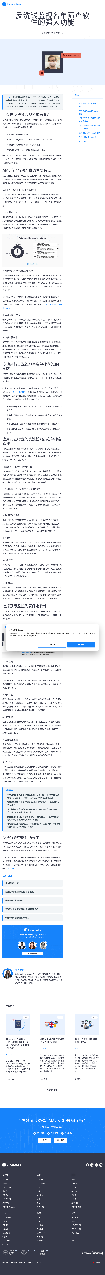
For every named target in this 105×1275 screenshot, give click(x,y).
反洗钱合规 (6, 1233)
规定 (77, 1049)
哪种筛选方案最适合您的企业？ (18, 918)
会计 (38, 1199)
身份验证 (10, 1054)
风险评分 (5, 1225)
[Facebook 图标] (87, 1165)
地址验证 (5, 1191)
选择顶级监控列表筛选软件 (89, 133)
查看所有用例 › (76, 1207)
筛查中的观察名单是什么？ (16, 900)
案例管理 (5, 1221)
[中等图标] (101, 1165)
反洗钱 (44, 1049)
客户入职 (74, 1191)
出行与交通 (41, 1184)
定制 (50, 644)
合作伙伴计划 (76, 1225)
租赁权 (73, 1199)
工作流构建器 (7, 1217)
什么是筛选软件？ (12, 883)
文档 (38, 1221)
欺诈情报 (5, 1203)
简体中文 (98, 1263)
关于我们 (74, 1217)
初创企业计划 (76, 1229)
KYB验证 (74, 1187)
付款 (38, 1187)
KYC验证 (74, 1184)
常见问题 (82, 142)
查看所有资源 (52, 1090)
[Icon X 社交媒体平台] (96, 1165)
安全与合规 (6, 1241)
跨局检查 (5, 1195)
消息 (25, 1017)
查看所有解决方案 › (9, 1207)
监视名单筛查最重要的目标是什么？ (20, 892)
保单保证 (5, 1229)
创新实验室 (75, 1233)
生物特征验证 (7, 1187)
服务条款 (40, 1262)
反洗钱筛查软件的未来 (87, 137)
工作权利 (74, 1203)
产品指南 (40, 1229)
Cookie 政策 (31, 1262)
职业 (73, 1237)
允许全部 (81, 644)
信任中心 (5, 1245)
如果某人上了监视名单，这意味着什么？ (22, 909)
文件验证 (5, 1184)
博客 (38, 1217)
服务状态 (40, 1241)
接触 (73, 1241)
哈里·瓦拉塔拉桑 (19, 392)
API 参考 (40, 1225)
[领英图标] (92, 1165)
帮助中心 (40, 1237)
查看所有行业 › (42, 1207)
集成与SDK (41, 1233)
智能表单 (5, 1237)
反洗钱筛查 (6, 1180)
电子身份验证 (7, 1199)
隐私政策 (22, 1262)
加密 (38, 1203)
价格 (73, 1221)
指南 (94, 1017)
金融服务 (40, 1180)
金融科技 (40, 1195)
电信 (38, 1191)
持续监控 (74, 1195)
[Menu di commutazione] (101, 4)
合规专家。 (11, 869)
